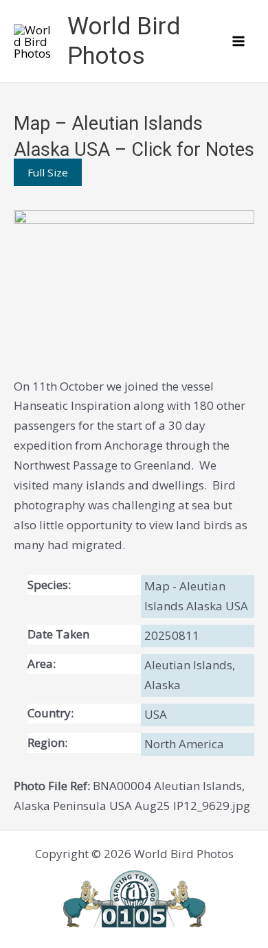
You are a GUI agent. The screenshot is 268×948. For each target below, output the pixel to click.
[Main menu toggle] (239, 41)
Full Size (47, 172)
